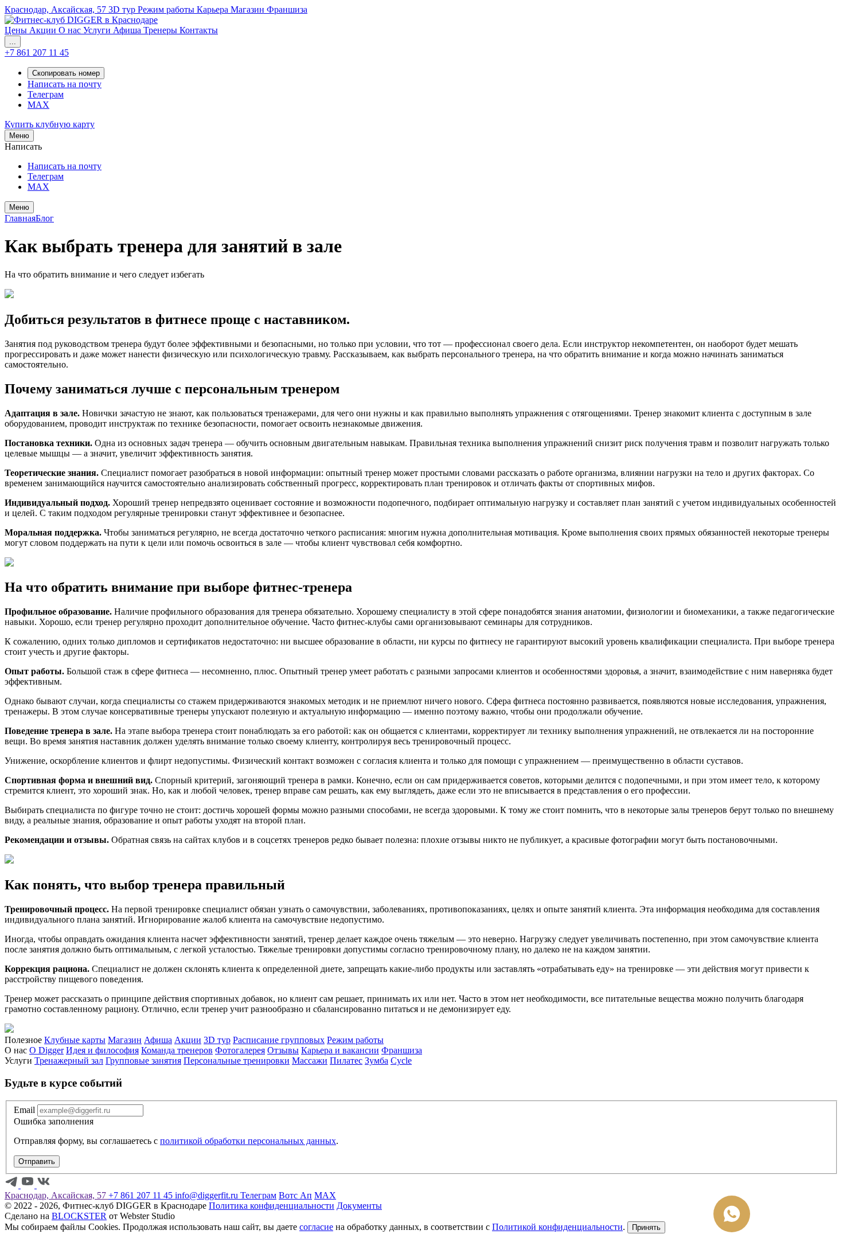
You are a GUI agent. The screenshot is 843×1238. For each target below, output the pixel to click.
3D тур (217, 1040)
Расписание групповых (279, 1040)
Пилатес (346, 1060)
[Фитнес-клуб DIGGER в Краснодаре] (81, 20)
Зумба (376, 1060)
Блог (45, 218)
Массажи (309, 1060)
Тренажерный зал (68, 1060)
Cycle (401, 1060)
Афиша (158, 1040)
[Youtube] (29, 1185)
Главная (20, 218)
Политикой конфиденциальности (557, 1227)
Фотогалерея (240, 1050)
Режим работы (355, 1040)
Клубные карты (75, 1040)
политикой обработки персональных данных (248, 1141)
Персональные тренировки (237, 1060)
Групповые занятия (143, 1060)
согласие (316, 1227)
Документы (359, 1205)
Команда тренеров (177, 1050)
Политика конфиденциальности (271, 1205)
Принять (646, 1227)
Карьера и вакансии (340, 1050)
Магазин (125, 1040)
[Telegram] (13, 1185)
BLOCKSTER (79, 1216)
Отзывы (283, 1050)
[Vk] (43, 1185)
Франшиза (401, 1050)
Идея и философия (102, 1050)
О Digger (46, 1050)
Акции (187, 1040)
